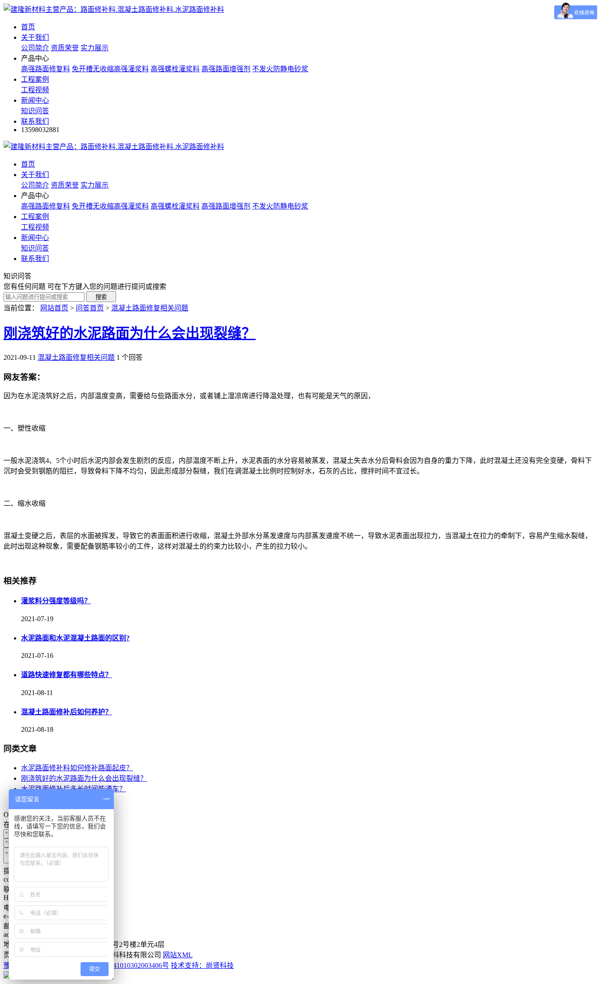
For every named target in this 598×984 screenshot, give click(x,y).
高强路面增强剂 (225, 69)
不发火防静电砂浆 (280, 69)
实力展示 (95, 48)
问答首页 (90, 308)
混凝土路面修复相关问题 (149, 308)
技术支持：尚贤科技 (202, 965)
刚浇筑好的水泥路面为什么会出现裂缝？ (130, 333)
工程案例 (35, 79)
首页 (28, 27)
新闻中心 (35, 100)
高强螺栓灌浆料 (175, 69)
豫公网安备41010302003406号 (123, 965)
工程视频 (35, 90)
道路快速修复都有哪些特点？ (66, 674)
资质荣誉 (65, 48)
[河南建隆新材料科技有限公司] (114, 9)
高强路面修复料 (45, 69)
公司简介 (35, 48)
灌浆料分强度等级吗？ (56, 601)
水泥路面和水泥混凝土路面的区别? (75, 638)
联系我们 (35, 121)
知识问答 (35, 111)
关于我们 (35, 37)
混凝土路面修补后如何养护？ (66, 712)
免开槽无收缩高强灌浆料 (110, 69)
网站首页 (54, 308)
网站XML (178, 955)
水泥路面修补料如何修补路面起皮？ (77, 768)
